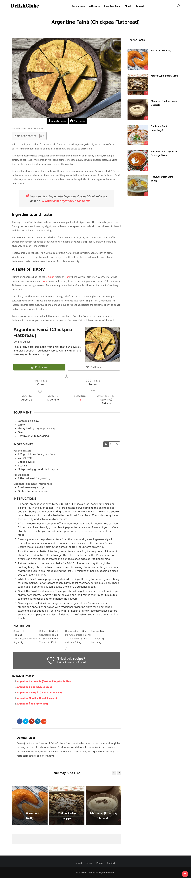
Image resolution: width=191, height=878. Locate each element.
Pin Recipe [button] (96, 367)
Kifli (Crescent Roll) (161, 50)
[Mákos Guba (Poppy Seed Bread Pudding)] (138, 84)
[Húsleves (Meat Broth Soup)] (138, 185)
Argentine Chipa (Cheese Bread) (35, 686)
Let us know (64, 662)
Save (45, 721)
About (128, 5)
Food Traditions (112, 5)
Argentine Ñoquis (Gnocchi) (32, 703)
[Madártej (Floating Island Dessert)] (138, 109)
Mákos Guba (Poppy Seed (164, 75)
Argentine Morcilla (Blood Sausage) (37, 698)
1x (106, 444)
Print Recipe (79, 120)
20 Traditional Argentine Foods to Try (65, 201)
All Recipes (94, 5)
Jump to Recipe (58, 120)
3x (117, 444)
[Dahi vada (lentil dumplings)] (138, 135)
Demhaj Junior (26, 737)
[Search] (178, 6)
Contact (140, 5)
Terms (89, 863)
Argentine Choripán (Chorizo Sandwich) (39, 692)
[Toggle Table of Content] (40, 136)
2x (111, 444)
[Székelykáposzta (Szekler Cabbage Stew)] (138, 160)
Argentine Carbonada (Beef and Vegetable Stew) (44, 681)
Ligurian (50, 276)
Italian (44, 281)
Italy (67, 276)
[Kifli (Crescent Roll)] (138, 59)
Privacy (99, 863)
